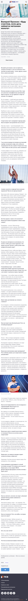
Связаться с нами (5, 584)
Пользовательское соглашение (8, 587)
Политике (21, 599)
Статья (2, 19)
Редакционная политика (6, 589)
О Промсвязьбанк (5, 580)
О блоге (3, 582)
